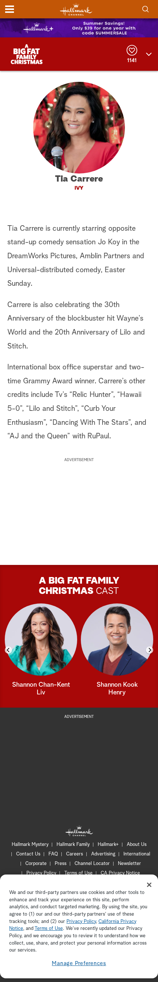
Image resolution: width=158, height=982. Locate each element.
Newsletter (129, 863)
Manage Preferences (79, 963)
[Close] (149, 884)
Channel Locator (92, 863)
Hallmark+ (108, 844)
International (136, 854)
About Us (137, 844)
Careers (74, 854)
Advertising (103, 854)
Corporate (36, 863)
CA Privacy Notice (120, 873)
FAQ (53, 854)
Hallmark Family (73, 844)
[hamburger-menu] (9, 9)
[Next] (149, 650)
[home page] (76, 9)
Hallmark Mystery (30, 844)
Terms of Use (78, 873)
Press (61, 863)
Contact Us (28, 854)
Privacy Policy (41, 873)
